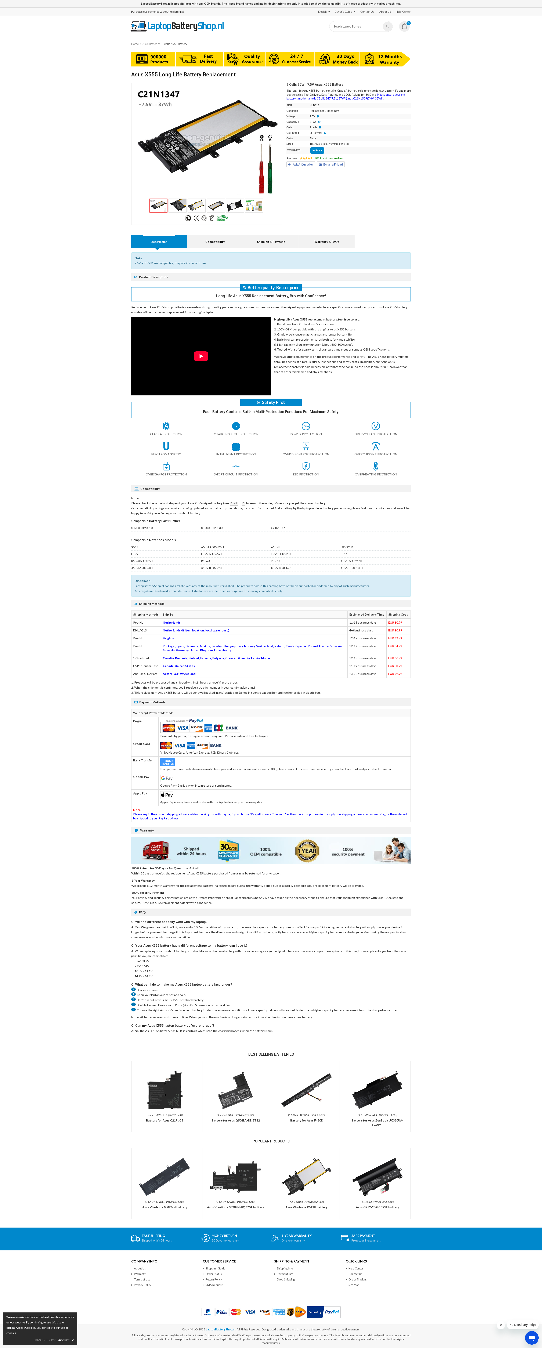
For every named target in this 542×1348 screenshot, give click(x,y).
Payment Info (285, 1274)
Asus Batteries (151, 44)
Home (135, 44)
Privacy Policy (142, 1285)
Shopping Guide (215, 1268)
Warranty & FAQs (326, 241)
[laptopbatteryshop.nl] (177, 30)
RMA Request (214, 1285)
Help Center (403, 11)
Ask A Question (303, 164)
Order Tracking (357, 1279)
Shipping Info (285, 1268)
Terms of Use (142, 1279)
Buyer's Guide (343, 11)
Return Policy (214, 1279)
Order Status (214, 1274)
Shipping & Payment (271, 241)
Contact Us (367, 11)
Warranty (140, 1274)
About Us (385, 11)
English (322, 11)
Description (159, 241)
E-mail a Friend (333, 164)
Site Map (353, 1285)
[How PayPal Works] (324, 1312)
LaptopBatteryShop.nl (220, 1329)
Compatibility (215, 241)
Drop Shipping (286, 1279)
